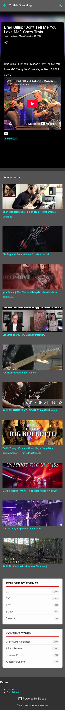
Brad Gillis (11, 139)
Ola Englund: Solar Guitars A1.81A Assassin (26, 254)
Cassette (32, 618)
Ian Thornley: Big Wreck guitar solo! (21, 528)
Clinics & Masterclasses (32, 641)
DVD (32, 598)
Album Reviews (32, 648)
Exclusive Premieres (32, 655)
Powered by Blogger (34, 698)
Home (10, 689)
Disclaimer (13, 692)
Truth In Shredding (20, 5)
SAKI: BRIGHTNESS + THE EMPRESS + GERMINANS (29, 410)
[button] (6, 43)
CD (32, 591)
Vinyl (32, 605)
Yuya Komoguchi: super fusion (19, 372)
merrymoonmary (40, 705)
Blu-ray (32, 611)
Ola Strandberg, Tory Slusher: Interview (23, 335)
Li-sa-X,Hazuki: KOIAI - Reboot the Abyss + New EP (29, 490)
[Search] (60, 5)
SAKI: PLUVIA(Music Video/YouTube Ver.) (24, 566)
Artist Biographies (32, 661)
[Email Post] (6, 135)
